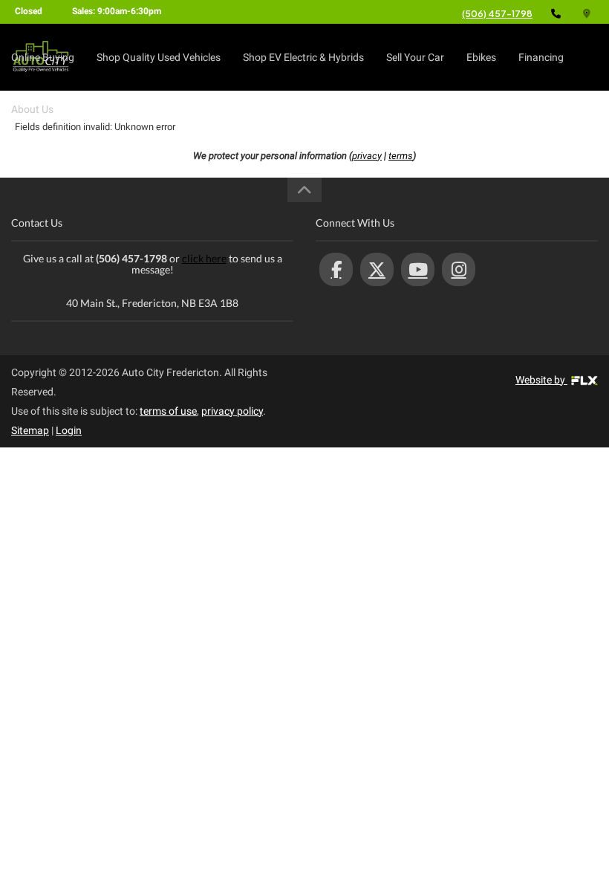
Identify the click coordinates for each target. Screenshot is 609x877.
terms (400, 155)
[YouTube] (417, 269)
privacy (367, 155)
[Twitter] (377, 269)
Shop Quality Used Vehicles (159, 57)
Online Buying (42, 57)
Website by (541, 380)
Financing (541, 57)
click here (204, 258)
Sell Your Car (415, 57)
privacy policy (232, 411)
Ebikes (481, 57)
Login (69, 430)
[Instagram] (458, 269)
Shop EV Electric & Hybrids (303, 57)
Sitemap (30, 430)
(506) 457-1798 (497, 13)
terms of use (168, 411)
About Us (32, 109)
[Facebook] (336, 269)
